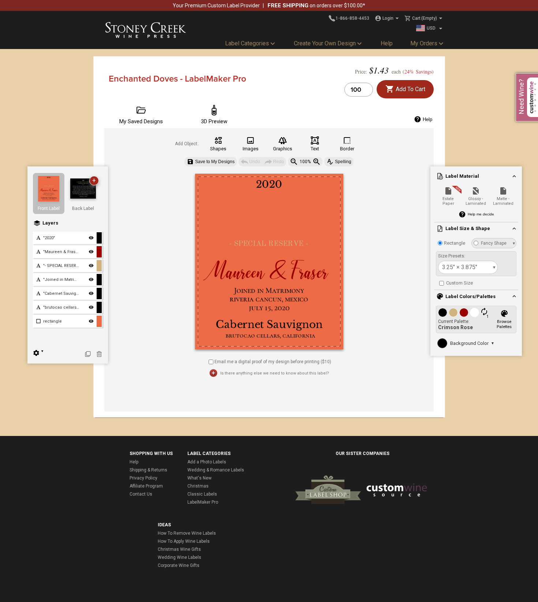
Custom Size (459, 283)
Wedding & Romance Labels (215, 470)
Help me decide (481, 214)
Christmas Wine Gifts (179, 549)
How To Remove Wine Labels (187, 533)
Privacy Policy (143, 478)
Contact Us (141, 494)
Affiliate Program (146, 486)
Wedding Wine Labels (179, 557)
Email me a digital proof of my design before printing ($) (272, 361)
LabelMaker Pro (202, 502)
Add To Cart (409, 89)
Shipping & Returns (148, 470)
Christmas (198, 486)
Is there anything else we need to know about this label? (274, 373)
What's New (199, 478)
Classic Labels (202, 494)
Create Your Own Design (325, 43)
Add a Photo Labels (206, 461)
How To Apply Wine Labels (184, 541)
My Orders (423, 43)
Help (387, 43)
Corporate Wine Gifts (178, 565)
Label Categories (247, 43)
